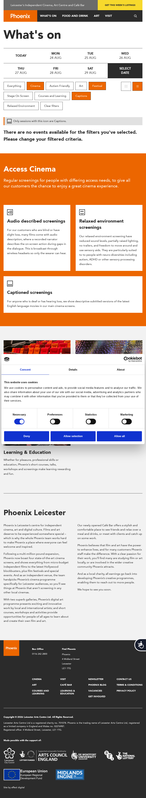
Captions (81, 96)
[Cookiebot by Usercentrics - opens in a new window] (126, 359)
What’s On (48, 15)
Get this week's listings (120, 5)
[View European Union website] (28, 774)
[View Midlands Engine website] (70, 774)
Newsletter (95, 679)
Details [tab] (73, 369)
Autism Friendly (59, 86)
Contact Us (124, 679)
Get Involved (96, 696)
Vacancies (95, 690)
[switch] (55, 421)
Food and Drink (75, 15)
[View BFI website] (119, 755)
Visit (108, 15)
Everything (14, 86)
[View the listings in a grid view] (126, 86)
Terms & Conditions (129, 685)
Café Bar (66, 685)
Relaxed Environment (21, 106)
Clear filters (51, 106)
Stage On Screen (18, 96)
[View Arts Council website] (43, 755)
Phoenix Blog (97, 685)
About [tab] (121, 369)
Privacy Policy (126, 690)
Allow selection (73, 436)
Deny (27, 436)
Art (96, 15)
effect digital (18, 787)
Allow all (119, 436)
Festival (97, 86)
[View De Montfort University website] (83, 755)
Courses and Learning (52, 96)
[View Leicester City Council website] (9, 755)
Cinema (35, 86)
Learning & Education (27, 452)
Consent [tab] (25, 369)
